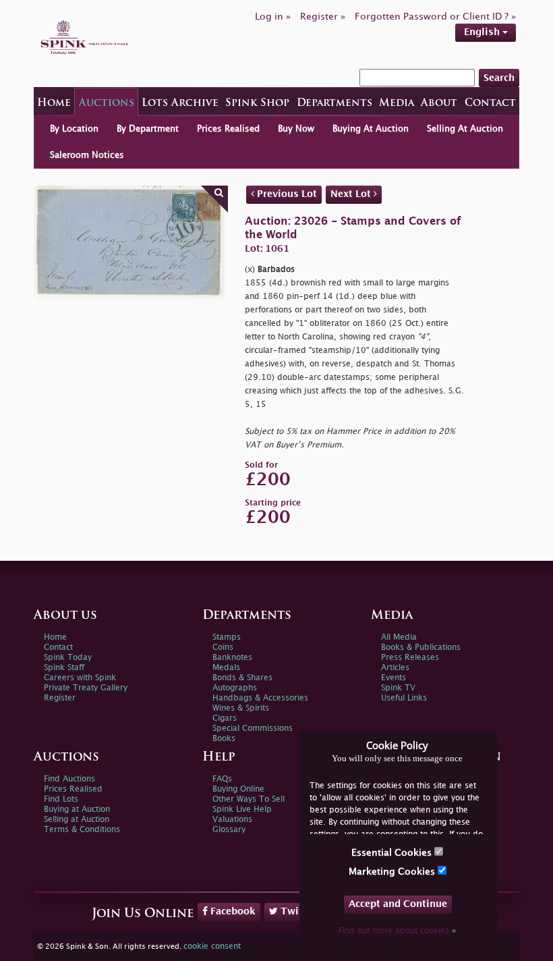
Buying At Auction (370, 129)
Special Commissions (252, 728)
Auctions (106, 104)
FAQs (222, 779)
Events (393, 678)
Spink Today (68, 657)
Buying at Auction (77, 809)
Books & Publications (421, 647)
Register (60, 698)
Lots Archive (180, 104)
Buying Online (238, 789)
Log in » (273, 16)
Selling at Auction (76, 819)
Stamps (226, 637)
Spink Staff (64, 667)
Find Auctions (69, 779)
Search (499, 78)
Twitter (297, 911)
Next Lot (352, 194)
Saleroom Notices (87, 155)
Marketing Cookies (393, 871)
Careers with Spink (80, 678)
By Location (74, 129)
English (483, 32)
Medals (226, 667)
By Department (148, 129)
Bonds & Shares (242, 678)
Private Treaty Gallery (85, 688)
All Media (399, 637)
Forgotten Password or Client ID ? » (435, 16)
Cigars (224, 718)
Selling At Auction (465, 129)
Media (396, 104)
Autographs (234, 688)
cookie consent (212, 946)
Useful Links (404, 698)
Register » (322, 16)
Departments (334, 104)
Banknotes (232, 657)
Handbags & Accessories (260, 698)
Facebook (232, 911)
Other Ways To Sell (248, 799)
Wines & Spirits (240, 708)
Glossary (228, 829)
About (439, 104)
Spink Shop (257, 104)
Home (54, 104)
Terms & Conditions (82, 829)
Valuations (232, 819)
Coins (222, 647)
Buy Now (296, 129)
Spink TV (398, 688)
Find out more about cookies (397, 931)
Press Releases (410, 657)
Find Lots (61, 799)
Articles (395, 667)
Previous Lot (285, 194)
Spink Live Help (242, 809)
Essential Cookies (392, 852)
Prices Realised (228, 129)
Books (223, 738)
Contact (490, 104)
